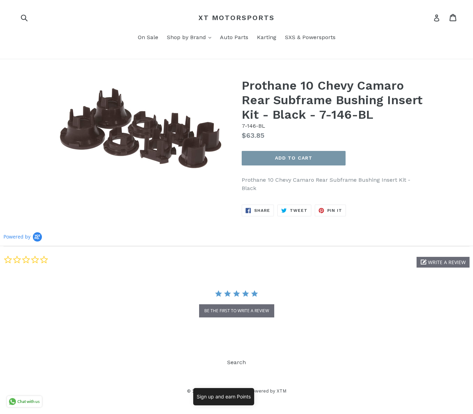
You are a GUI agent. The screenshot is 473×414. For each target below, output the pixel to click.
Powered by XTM (267, 391)
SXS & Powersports (310, 37)
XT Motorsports (236, 18)
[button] (443, 262)
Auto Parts (234, 37)
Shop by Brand (191, 37)
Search (236, 362)
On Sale (148, 37)
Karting (266, 37)
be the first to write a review (236, 311)
